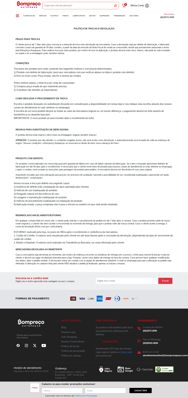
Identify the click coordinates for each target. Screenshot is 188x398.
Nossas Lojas (68, 332)
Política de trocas (70, 346)
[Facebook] (18, 345)
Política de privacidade (73, 351)
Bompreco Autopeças (29, 5)
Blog (63, 327)
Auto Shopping (69, 337)
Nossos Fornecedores (72, 341)
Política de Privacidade (85, 395)
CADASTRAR (140, 390)
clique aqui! (126, 352)
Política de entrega (71, 355)
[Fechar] (158, 385)
